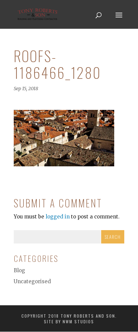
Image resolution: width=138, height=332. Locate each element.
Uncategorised (32, 281)
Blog (19, 270)
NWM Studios (78, 321)
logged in (58, 216)
